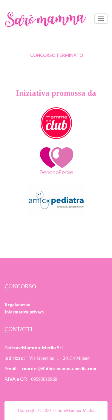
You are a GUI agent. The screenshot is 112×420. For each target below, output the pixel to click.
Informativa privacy (24, 312)
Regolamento (17, 304)
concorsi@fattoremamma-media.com (59, 368)
